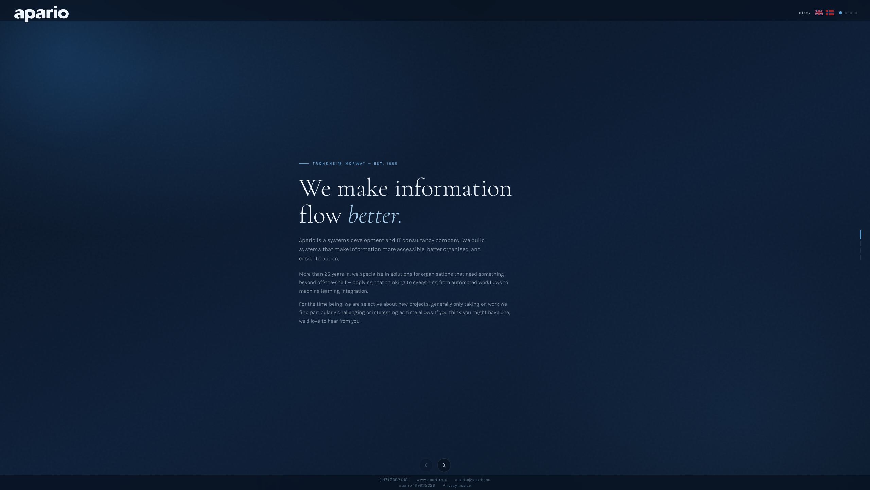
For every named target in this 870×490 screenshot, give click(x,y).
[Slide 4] (856, 13)
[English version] (819, 12)
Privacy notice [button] (457, 485)
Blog (805, 13)
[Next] (444, 465)
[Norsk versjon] (830, 12)
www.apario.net (432, 480)
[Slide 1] (840, 12)
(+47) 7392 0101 (394, 480)
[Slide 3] (851, 13)
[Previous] (426, 465)
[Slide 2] (846, 13)
